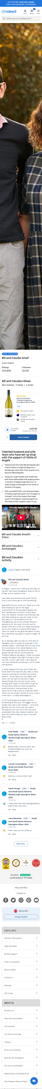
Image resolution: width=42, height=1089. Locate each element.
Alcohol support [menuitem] (10, 953)
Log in (11, 570)
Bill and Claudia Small (18, 579)
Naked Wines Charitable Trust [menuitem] (16, 1073)
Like (3, 723)
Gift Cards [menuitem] (8, 993)
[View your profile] (4, 737)
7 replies (12, 723)
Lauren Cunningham (17, 764)
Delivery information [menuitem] (12, 938)
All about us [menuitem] (9, 1010)
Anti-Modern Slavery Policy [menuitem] (15, 1081)
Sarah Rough (14, 788)
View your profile (4, 569)
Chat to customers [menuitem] (11, 961)
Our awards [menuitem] (9, 1026)
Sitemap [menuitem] (7, 985)
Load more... (21, 844)
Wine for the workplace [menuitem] (14, 1057)
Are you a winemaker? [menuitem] (13, 1065)
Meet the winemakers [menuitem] (13, 1018)
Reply (14, 755)
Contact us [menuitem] (8, 977)
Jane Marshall (14, 818)
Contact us (21, 893)
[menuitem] (6, 899)
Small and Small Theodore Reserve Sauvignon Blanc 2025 (26, 400)
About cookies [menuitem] (10, 969)
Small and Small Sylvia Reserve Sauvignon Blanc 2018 (22, 821)
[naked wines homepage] (9, 11)
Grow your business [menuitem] (12, 1049)
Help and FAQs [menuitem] (10, 946)
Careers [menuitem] (7, 1042)
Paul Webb (13, 732)
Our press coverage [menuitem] (12, 1034)
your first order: (26, 2)
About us (9, 1002)
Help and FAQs (21, 887)
